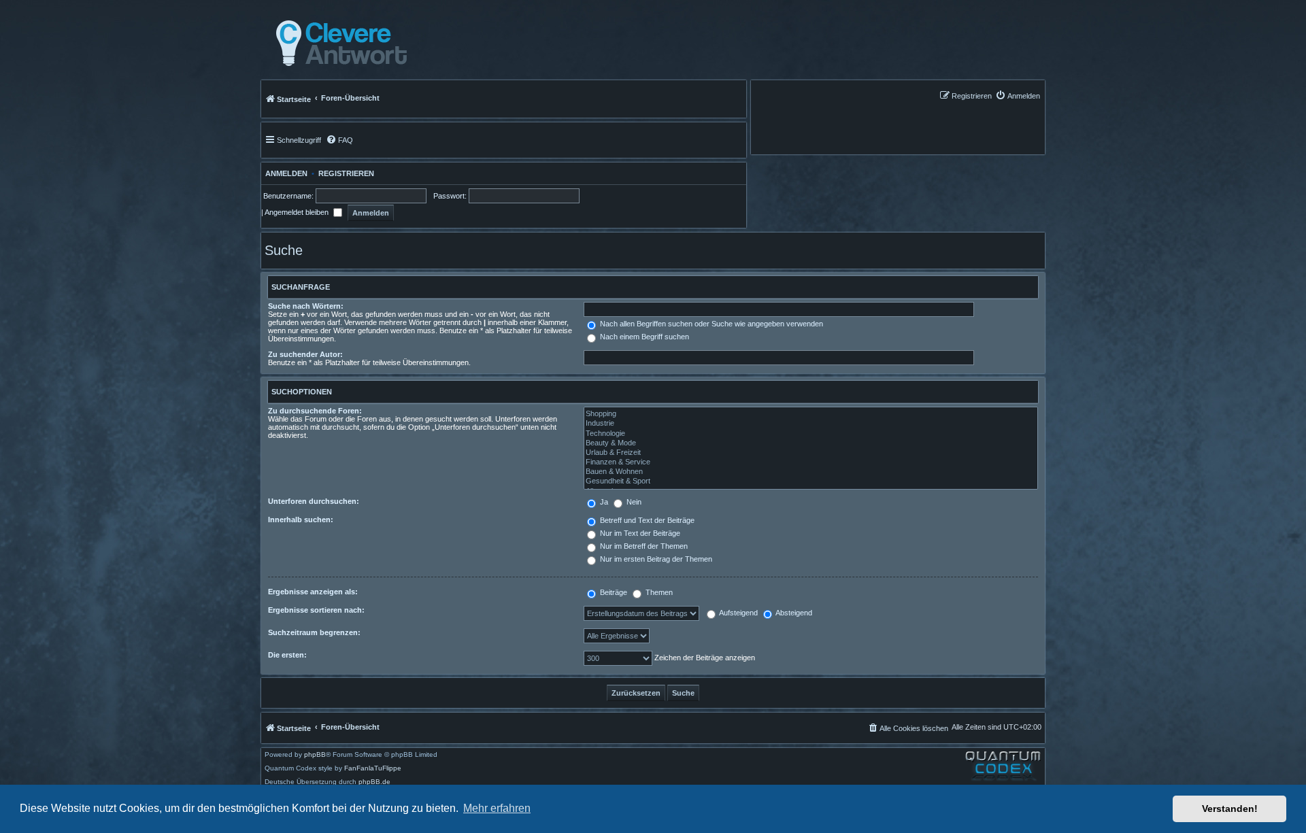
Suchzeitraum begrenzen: (314, 632)
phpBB (315, 754)
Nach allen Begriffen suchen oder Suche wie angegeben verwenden (710, 324)
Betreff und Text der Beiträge (646, 520)
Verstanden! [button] (1230, 808)
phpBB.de (374, 782)
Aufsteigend (738, 613)
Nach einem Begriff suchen (643, 337)
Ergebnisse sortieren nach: (316, 610)
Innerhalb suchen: (300, 519)
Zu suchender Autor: (305, 354)
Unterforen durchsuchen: (313, 501)
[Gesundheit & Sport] (810, 481)
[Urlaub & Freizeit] (810, 453)
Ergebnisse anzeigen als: (313, 592)
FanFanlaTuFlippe (372, 768)
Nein (632, 502)
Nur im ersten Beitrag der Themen (655, 559)
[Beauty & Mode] (810, 443)
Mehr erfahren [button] (497, 808)
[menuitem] (1017, 95)
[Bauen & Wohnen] (810, 472)
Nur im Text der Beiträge (639, 533)
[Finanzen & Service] (810, 462)
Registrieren (346, 173)
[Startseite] (337, 43)
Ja (603, 502)
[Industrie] (810, 423)
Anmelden (284, 173)
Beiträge (612, 592)
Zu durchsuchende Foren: (315, 411)
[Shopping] (810, 414)
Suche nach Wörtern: (306, 306)
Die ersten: (287, 655)
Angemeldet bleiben (298, 212)
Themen (658, 592)
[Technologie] (810, 434)
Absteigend (793, 613)
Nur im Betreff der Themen (643, 546)
